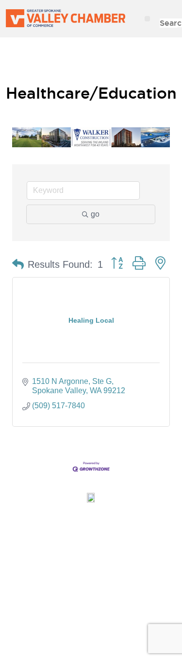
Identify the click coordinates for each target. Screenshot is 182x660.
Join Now (91, 518)
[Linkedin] (111, 628)
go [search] (95, 214)
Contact (91, 585)
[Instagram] (87, 628)
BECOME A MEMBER (91, 62)
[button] (147, 18)
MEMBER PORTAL (91, 44)
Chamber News (91, 541)
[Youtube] (136, 628)
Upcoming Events (91, 563)
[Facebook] (39, 628)
